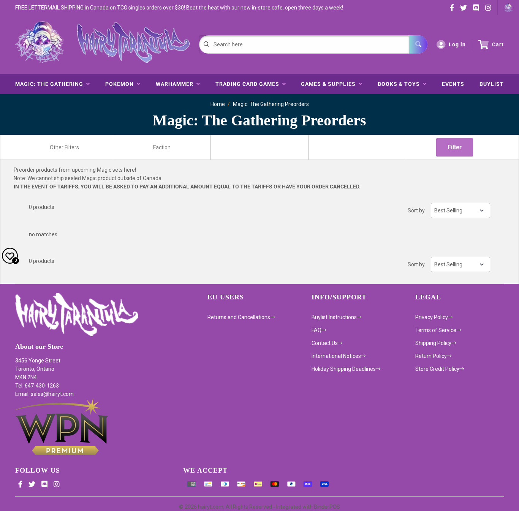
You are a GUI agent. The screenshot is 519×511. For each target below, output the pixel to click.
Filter (455, 147)
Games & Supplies (330, 84)
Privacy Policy (431, 317)
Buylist (491, 84)
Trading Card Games (248, 84)
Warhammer (176, 84)
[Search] (418, 44)
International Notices (336, 356)
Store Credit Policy (437, 369)
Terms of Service (435, 330)
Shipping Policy (433, 343)
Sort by (416, 210)
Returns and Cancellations (238, 317)
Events (453, 84)
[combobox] (64, 147)
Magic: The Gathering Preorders (271, 104)
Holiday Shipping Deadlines (344, 369)
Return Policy (431, 356)
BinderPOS (327, 507)
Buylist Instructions (334, 317)
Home (217, 104)
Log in (457, 44)
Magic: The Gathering (50, 84)
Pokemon (121, 84)
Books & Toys (400, 84)
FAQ (316, 330)
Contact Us (325, 343)
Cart (498, 44)
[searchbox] (65, 147)
